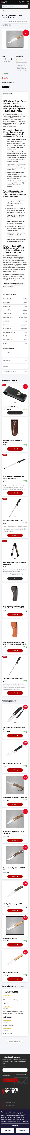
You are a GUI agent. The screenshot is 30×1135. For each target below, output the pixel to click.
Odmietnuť (8, 1130)
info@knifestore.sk (10, 1102)
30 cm (25, 310)
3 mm (25, 306)
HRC (16, 145)
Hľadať (26, 6)
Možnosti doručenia (21, 62)
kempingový (23, 324)
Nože (8, 352)
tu (27, 1121)
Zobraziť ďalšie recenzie (15, 1041)
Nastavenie (15, 1125)
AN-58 (25, 299)
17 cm (25, 302)
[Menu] (28, 2)
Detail (15, 412)
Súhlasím (22, 1130)
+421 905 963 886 (9, 1105)
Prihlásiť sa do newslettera (10, 1080)
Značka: (6, 25)
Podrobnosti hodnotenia (22, 21)
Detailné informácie (7, 82)
